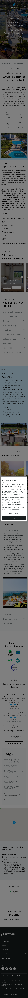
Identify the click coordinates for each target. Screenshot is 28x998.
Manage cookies (14, 513)
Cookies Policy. (15, 509)
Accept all (14, 518)
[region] (14, 499)
